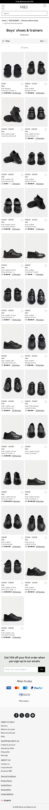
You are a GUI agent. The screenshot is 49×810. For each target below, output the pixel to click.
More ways (23, 701)
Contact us (5, 764)
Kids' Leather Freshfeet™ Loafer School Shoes (31, 272)
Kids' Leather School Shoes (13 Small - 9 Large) (8, 453)
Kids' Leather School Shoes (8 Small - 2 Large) (32, 136)
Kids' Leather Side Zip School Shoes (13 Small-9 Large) (8, 363)
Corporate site (6, 768)
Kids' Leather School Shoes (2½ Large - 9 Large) (8, 589)
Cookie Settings (7, 794)
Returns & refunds (8, 733)
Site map (4, 755)
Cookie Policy (6, 785)
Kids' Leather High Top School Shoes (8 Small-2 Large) (8, 136)
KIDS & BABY (14, 21)
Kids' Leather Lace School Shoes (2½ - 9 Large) (8, 408)
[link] (2, 800)
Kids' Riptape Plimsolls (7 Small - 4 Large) (8, 91)
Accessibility (6, 790)
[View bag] (44, 6)
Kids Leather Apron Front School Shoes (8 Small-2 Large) (8, 227)
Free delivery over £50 (24, 2)
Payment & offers (7, 748)
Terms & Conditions (8, 776)
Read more (24, 35)
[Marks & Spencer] (24, 8)
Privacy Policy (6, 781)
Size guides (5, 752)
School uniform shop (29, 21)
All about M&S (6, 771)
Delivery (4, 726)
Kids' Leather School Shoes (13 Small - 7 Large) (32, 453)
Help (3, 736)
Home (4, 21)
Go (41, 669)
